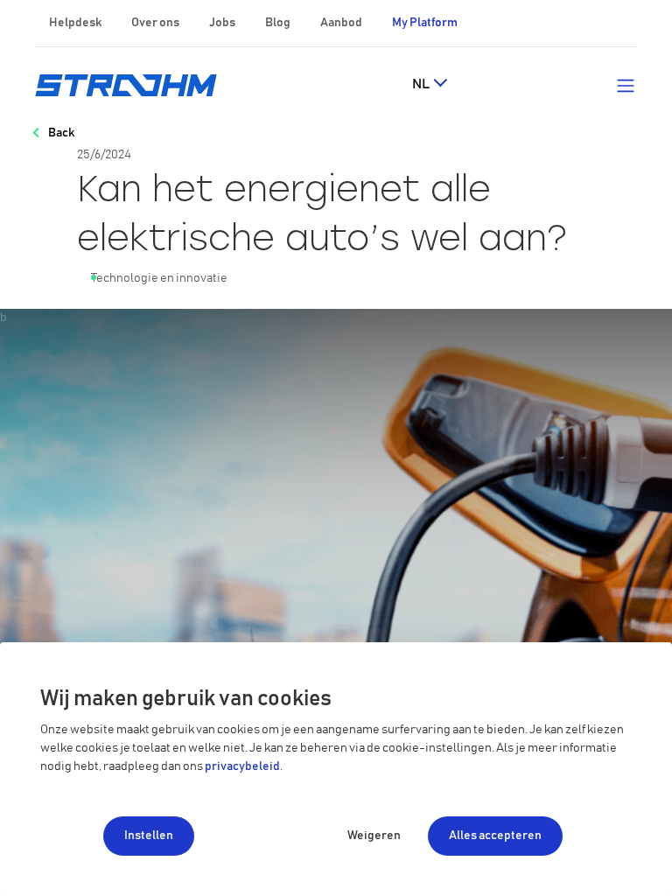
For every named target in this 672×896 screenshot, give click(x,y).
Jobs (222, 23)
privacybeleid (242, 766)
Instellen (148, 836)
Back (61, 133)
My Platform (425, 23)
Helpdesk (75, 23)
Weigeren (374, 836)
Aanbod (341, 23)
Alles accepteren (495, 836)
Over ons (155, 23)
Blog (277, 23)
